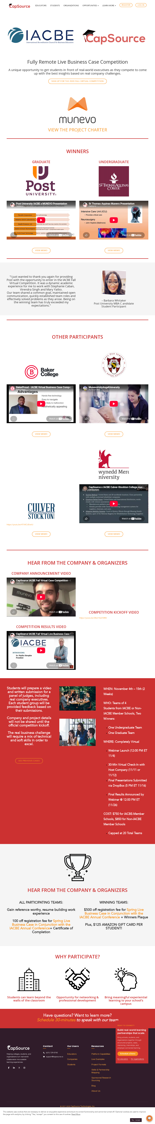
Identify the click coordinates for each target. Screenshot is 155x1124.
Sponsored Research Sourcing (101, 1079)
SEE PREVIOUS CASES (29, 760)
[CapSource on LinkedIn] (14, 1068)
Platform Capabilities (100, 1054)
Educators (72, 1054)
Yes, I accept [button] (136, 1120)
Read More (75, 1114)
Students (71, 1064)
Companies (72, 1059)
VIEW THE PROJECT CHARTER (77, 130)
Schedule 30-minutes (56, 1020)
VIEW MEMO (41, 250)
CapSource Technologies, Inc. (83, 1106)
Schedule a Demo (127, 1054)
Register (126, 5)
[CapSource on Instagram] (24, 1068)
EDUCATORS (40, 5)
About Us (95, 1091)
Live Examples (98, 1059)
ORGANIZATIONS (71, 5)
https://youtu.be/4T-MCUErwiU (20, 524)
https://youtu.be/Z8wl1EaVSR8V (93, 618)
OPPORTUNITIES (89, 5)
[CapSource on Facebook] (9, 1068)
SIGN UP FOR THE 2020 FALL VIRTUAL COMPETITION (77, 81)
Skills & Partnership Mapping (100, 1071)
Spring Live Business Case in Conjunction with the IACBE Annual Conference (40, 925)
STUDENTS (55, 5)
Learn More (108, 5)
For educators (122, 1059)
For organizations (137, 1059)
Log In (141, 5)
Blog (93, 1085)
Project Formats (98, 1064)
